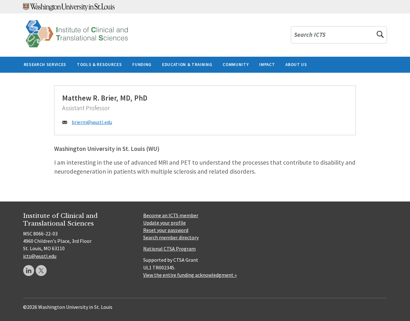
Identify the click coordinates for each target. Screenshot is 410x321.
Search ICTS (309, 35)
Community (236, 64)
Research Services (45, 64)
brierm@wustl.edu (92, 122)
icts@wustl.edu (39, 256)
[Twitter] (41, 270)
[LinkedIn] (28, 270)
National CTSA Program (169, 248)
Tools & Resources (99, 64)
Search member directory (171, 237)
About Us (296, 64)
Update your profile (164, 222)
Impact (267, 64)
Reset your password (165, 230)
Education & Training (187, 64)
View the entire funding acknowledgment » (190, 275)
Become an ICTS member (170, 215)
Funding (142, 64)
